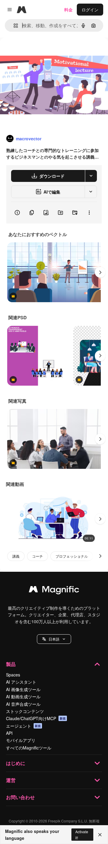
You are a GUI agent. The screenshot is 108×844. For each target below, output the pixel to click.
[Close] (100, 834)
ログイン (90, 10)
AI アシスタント (21, 682)
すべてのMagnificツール (28, 748)
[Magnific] (54, 590)
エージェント (23, 726)
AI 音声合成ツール (23, 704)
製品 (11, 664)
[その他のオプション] (89, 213)
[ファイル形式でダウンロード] (91, 176)
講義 (16, 556)
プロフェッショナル (72, 556)
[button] (54, 639)
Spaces (13, 675)
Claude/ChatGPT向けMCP (36, 718)
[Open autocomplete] (13, 25)
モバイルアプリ (20, 740)
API (9, 733)
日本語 (54, 638)
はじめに (15, 763)
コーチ (37, 556)
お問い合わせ (20, 797)
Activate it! (81, 834)
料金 (68, 10)
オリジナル (41, 51)
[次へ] (100, 272)
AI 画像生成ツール (23, 689)
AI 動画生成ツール (23, 696)
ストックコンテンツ (25, 711)
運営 (11, 780)
